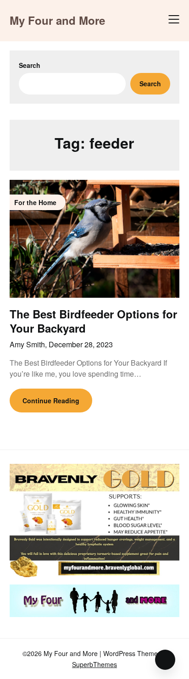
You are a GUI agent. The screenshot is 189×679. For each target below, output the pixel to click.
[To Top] (165, 660)
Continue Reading (50, 400)
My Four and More (57, 20)
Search (29, 65)
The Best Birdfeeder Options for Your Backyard (93, 321)
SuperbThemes (94, 664)
